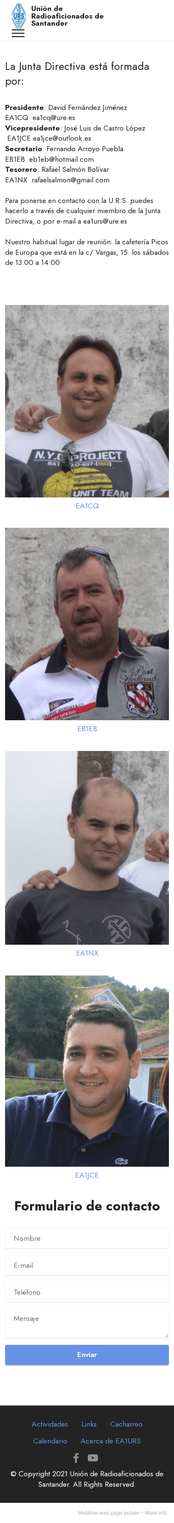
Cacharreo (126, 1424)
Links (89, 1424)
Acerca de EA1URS (111, 1440)
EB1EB (87, 728)
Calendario (50, 1440)
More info (156, 1513)
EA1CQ (87, 505)
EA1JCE (87, 1175)
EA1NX (87, 953)
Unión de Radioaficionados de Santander (67, 16)
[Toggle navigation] (18, 33)
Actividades (50, 1424)
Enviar (87, 1354)
